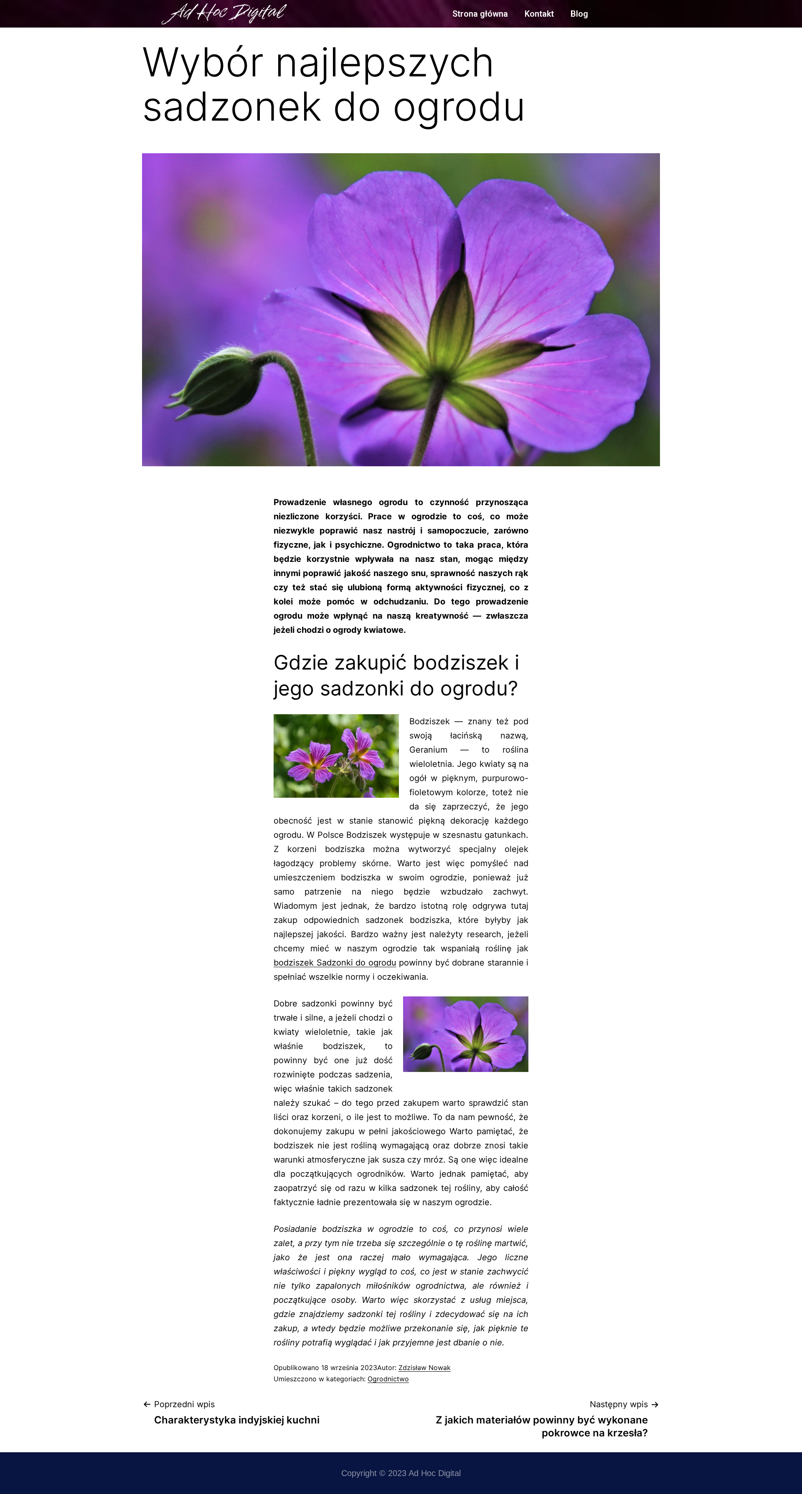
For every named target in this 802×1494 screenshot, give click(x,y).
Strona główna (480, 14)
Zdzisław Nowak (424, 1367)
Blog (579, 14)
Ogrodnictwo (388, 1379)
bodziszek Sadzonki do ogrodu (335, 963)
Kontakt (539, 14)
